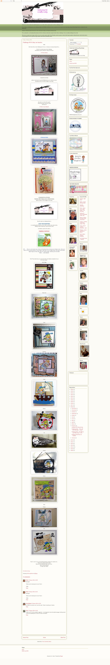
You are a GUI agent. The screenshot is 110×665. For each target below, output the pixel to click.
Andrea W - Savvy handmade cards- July (83, 214)
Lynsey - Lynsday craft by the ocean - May (83, 222)
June (73, 418)
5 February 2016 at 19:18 (36, 603)
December (74, 408)
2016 (72, 406)
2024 (72, 392)
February (74, 425)
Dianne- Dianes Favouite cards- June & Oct (83, 218)
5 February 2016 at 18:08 (33, 580)
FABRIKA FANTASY (44, 231)
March (73, 423)
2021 (72, 398)
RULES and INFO (73, 63)
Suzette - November (82, 205)
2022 (72, 396)
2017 (72, 405)
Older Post (63, 637)
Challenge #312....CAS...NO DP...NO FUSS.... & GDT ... (77, 429)
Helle (27, 580)
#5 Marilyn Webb (44, 137)
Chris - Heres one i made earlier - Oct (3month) (82, 210)
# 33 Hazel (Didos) (44, 52)
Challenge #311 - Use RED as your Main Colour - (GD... (78, 432)
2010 (72, 448)
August (73, 415)
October (73, 411)
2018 (72, 403)
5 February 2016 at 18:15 (33, 591)
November (74, 410)
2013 (72, 443)
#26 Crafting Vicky (44, 166)
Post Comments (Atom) (46, 641)
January (73, 437)
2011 (72, 447)
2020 (72, 399)
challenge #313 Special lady (77, 427)
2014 (72, 441)
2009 (72, 450)
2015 (72, 440)
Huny (27, 610)
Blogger (61, 656)
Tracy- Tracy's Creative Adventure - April (83, 226)
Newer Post (25, 637)
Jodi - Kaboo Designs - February (82, 235)
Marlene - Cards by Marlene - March (83, 231)
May (73, 420)
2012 (72, 445)
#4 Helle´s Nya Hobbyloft (44, 106)
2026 (72, 389)
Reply (27, 588)
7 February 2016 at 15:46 (33, 610)
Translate (79, 44)
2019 (72, 401)
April (73, 422)
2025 (72, 391)
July (73, 417)
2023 (72, 394)
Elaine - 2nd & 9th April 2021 (83, 202)
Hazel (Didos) (28, 603)
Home (44, 637)
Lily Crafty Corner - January (83, 239)
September (74, 413)
